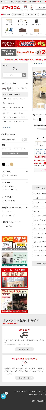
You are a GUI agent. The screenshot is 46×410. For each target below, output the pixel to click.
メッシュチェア (17, 14)
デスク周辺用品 (36, 24)
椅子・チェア (9, 34)
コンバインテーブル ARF (11, 94)
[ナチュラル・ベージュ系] (11, 164)
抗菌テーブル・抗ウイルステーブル (13, 108)
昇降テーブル (8, 103)
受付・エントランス (36, 34)
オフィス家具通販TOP (20, 391)
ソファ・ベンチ (22, 34)
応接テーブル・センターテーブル (14, 117)
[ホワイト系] (7, 164)
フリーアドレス (22, 24)
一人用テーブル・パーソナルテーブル (14, 122)
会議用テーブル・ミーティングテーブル (17, 89)
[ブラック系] (3, 164)
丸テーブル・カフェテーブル (13, 113)
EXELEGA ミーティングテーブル (14, 99)
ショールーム (33, 391)
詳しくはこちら (24, 349)
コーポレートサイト (34, 394)
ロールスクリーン (32, 14)
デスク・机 (9, 24)
